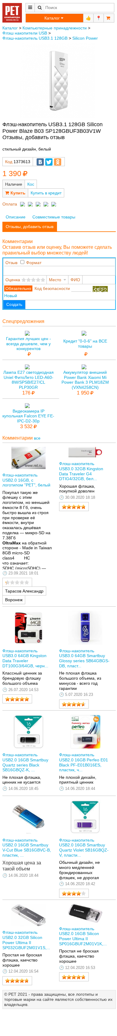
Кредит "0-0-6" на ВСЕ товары (85, 344)
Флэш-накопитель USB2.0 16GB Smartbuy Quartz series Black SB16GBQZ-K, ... (25, 762)
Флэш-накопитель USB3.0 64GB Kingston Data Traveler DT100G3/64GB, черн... (25, 658)
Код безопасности (52, 288)
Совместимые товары (53, 217)
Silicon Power (85, 38)
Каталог (10, 28)
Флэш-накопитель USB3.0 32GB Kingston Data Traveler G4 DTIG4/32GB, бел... (81, 471)
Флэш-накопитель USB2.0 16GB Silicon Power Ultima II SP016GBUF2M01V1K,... (83, 936)
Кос (30, 184)
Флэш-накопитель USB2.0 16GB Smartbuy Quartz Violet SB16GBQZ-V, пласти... (84, 848)
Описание (16, 217)
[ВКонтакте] (40, 162)
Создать (14, 304)
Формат (33, 262)
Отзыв (11, 262)
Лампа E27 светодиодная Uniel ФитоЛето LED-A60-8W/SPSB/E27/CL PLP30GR (28, 380)
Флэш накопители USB (24, 33)
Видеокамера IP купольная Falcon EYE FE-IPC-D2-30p (28, 416)
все (37, 438)
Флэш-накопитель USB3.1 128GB (35, 38)
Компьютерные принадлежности (54, 28)
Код (8, 161)
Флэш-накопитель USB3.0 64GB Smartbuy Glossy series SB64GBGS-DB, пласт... (84, 658)
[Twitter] (48, 162)
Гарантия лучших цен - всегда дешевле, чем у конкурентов (28, 343)
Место (55, 279)
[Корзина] (109, 18)
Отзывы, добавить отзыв (29, 226)
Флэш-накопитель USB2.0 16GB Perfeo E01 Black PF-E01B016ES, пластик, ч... (83, 762)
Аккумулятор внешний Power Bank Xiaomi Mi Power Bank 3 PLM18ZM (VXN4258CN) (85, 380)
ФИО (75, 279)
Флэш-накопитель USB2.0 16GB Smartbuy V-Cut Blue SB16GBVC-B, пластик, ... (26, 848)
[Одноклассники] (57, 162)
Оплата (9, 204)
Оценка (12, 279)
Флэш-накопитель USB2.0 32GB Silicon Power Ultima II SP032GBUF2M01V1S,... (26, 940)
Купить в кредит (46, 192)
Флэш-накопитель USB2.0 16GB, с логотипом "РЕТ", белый (26, 480)
